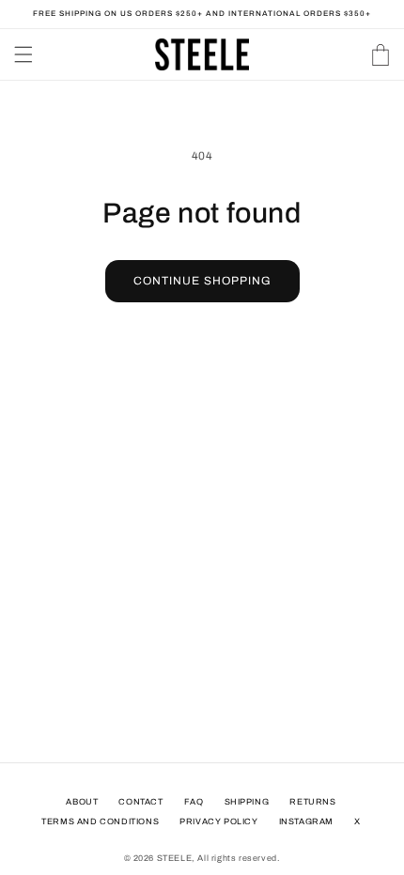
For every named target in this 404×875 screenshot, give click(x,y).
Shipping (247, 801)
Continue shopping (202, 280)
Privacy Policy (218, 821)
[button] (23, 54)
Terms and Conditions (100, 821)
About (82, 801)
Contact (140, 801)
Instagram (306, 821)
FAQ (194, 801)
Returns (312, 801)
